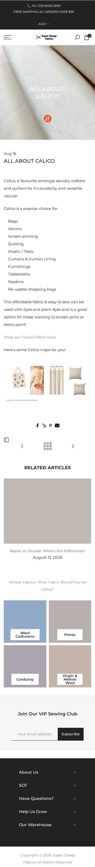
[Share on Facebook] (37, 426)
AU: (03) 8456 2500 (46, 6)
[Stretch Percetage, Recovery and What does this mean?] (73, 446)
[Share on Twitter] (44, 426)
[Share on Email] (57, 426)
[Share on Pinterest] (50, 426)
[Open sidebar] (6, 440)
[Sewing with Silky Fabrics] (22, 446)
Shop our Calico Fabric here (30, 337)
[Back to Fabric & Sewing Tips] (47, 446)
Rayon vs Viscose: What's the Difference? (47, 551)
